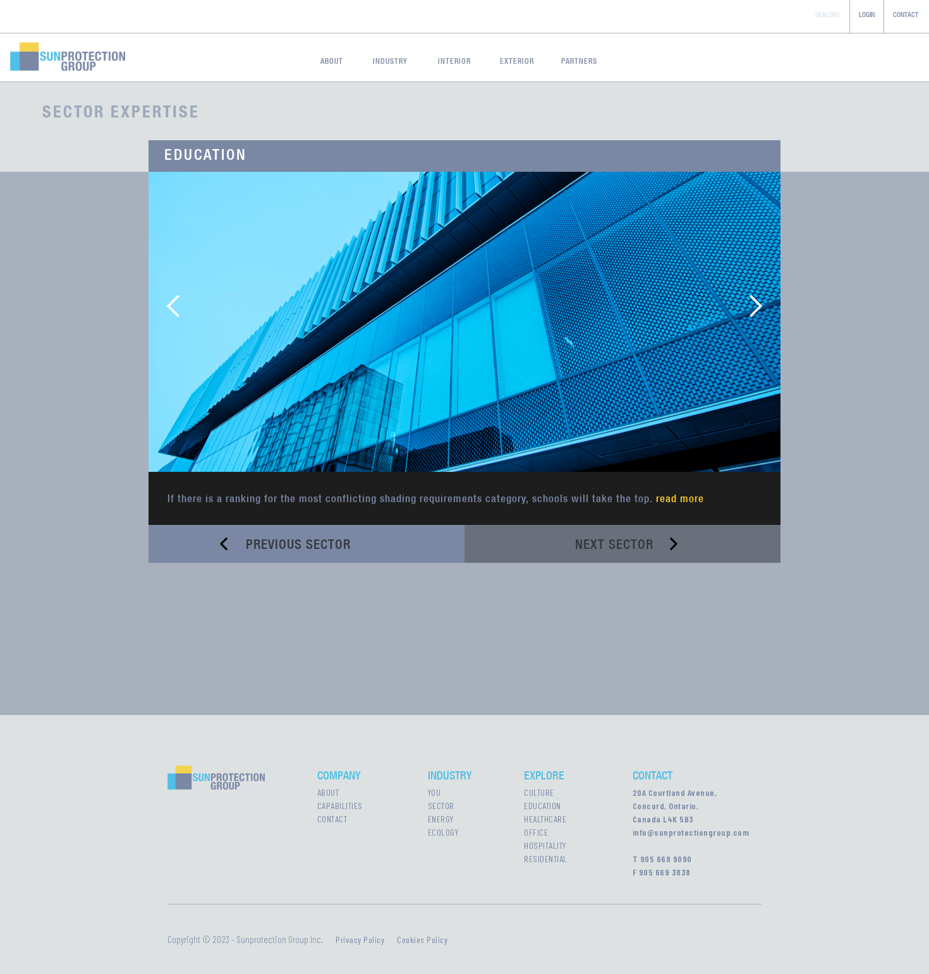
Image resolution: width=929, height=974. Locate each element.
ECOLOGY (443, 832)
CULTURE (539, 792)
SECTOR (441, 805)
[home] (62, 54)
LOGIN (867, 14)
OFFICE (536, 832)
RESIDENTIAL (546, 858)
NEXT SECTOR (614, 544)
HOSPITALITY (545, 845)
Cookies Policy (422, 939)
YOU (434, 792)
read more (680, 498)
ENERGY (441, 819)
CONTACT (905, 14)
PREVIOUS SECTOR (298, 544)
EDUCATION (542, 805)
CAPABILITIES (340, 805)
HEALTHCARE (545, 819)
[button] (174, 306)
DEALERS (827, 14)
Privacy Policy (360, 939)
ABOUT (328, 792)
